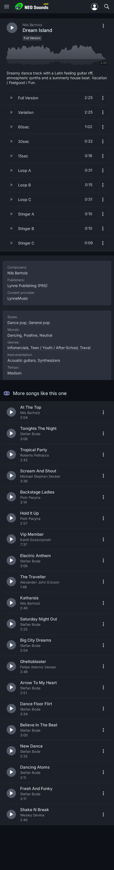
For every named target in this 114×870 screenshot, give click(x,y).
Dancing (14, 335)
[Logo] (31, 6)
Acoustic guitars (21, 360)
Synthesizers (49, 360)
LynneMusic (17, 298)
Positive (30, 335)
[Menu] (6, 6)
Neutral (46, 335)
